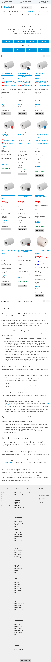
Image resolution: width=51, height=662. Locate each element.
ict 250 (9, 84)
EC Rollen (17, 572)
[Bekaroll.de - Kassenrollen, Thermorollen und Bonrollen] (10, 7)
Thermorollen (4, 11)
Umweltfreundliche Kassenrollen (18, 593)
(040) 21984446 (30, 492)
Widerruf (4, 498)
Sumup (7, 50)
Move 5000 (6, 84)
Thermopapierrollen (19, 649)
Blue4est (17, 586)
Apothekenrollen (23, 14)
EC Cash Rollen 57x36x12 (19, 609)
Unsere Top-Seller (18, 647)
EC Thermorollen (18, 590)
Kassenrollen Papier (19, 521)
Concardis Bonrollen (19, 620)
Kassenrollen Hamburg (19, 618)
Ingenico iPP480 (4, 202)
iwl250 (12, 84)
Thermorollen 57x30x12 (19, 494)
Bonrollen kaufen (18, 510)
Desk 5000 (11, 82)
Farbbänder (17, 638)
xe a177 (42, 257)
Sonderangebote (18, 538)
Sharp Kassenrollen (19, 580)
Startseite (5, 21)
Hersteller (17, 645)
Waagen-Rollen (18, 634)
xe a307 (38, 259)
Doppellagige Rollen (19, 636)
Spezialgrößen (18, 643)
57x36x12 (31, 41)
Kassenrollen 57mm (19, 542)
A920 (4, 86)
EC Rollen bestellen (19, 544)
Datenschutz (5, 496)
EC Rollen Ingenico (18, 554)
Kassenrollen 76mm (19, 496)
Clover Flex (12, 81)
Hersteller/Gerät (13, 14)
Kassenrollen (37, 11)
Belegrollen (17, 505)
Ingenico (31, 50)
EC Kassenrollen (18, 582)
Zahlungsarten (5, 494)
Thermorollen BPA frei (19, 540)
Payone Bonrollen (18, 517)
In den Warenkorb (6, 113)
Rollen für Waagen (39, 14)
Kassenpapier (18, 584)
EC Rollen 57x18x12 (45, 265)
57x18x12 (7, 41)
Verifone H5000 (4, 201)
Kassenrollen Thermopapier (18, 532)
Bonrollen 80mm (18, 607)
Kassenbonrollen (18, 536)
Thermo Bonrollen (18, 550)
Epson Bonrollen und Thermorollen (19, 562)
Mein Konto (5, 14)
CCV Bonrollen (18, 605)
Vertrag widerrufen (25, 660)
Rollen (16, 570)
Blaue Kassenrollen (19, 596)
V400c (9, 85)
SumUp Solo (37, 201)
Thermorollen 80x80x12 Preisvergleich (19, 557)
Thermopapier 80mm (19, 598)
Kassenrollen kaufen (19, 492)
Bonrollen (46, 11)
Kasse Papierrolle (18, 574)
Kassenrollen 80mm (19, 611)
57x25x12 (43, 41)
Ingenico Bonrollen (18, 568)
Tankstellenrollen (18, 632)
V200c (6, 85)
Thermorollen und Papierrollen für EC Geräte (18, 528)
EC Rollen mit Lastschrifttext (18, 566)
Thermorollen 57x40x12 (19, 513)
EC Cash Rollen (18, 588)
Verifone (43, 50)
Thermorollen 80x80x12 (16, 11)
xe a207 (45, 257)
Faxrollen (17, 640)
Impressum (5, 503)
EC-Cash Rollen (27, 11)
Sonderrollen (4, 18)
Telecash (19, 50)
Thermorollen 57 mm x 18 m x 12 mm (19, 499)
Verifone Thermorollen (19, 613)
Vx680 (15, 85)
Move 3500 (8, 81)
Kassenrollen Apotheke (19, 603)
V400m (12, 85)
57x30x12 (19, 41)
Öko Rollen (30, 14)
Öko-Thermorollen (18, 552)
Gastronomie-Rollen (19, 630)
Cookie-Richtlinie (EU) (7, 505)
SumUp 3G (3, 256)
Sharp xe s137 (37, 257)
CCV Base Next (4, 204)
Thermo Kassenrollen (19, 519)
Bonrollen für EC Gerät (19, 515)
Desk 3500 (3, 81)
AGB (3, 492)
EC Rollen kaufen (18, 534)
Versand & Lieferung (6, 501)
